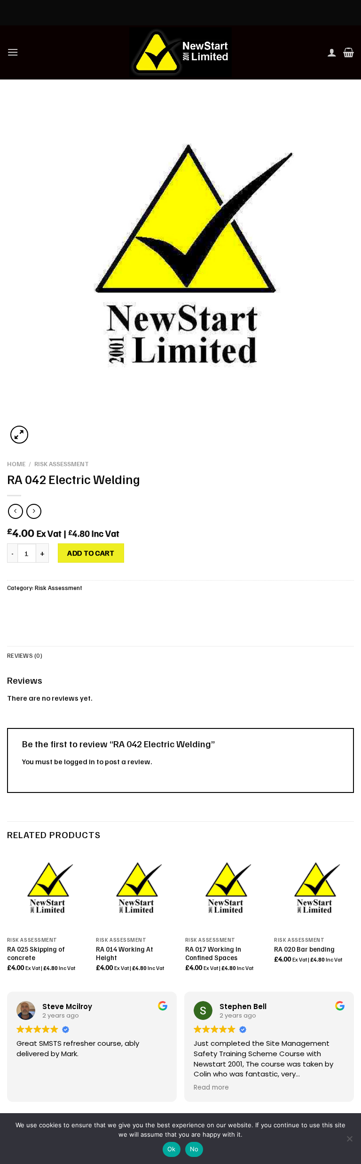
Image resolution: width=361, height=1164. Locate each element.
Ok (171, 1149)
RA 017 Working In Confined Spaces (213, 953)
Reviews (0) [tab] (24, 655)
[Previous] (7, 919)
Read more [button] (211, 1087)
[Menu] (12, 52)
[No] (349, 1141)
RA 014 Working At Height (124, 953)
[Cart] (348, 52)
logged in (79, 761)
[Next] (353, 919)
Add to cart (90, 553)
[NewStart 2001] (180, 52)
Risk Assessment (61, 464)
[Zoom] (19, 435)
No (194, 1149)
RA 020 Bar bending (304, 949)
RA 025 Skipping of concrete (36, 953)
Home (16, 464)
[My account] (332, 52)
